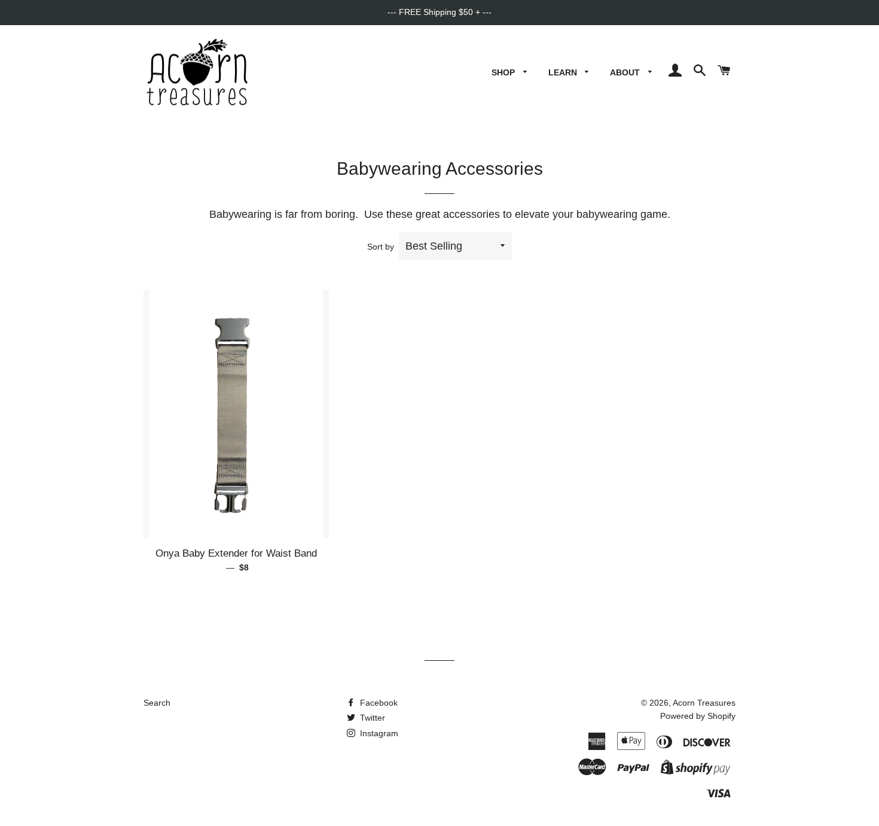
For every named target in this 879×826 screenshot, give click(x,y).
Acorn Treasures (704, 702)
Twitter (371, 717)
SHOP (504, 72)
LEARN (563, 72)
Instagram (378, 733)
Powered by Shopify (697, 716)
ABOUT (626, 72)
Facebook (378, 702)
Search (157, 702)
